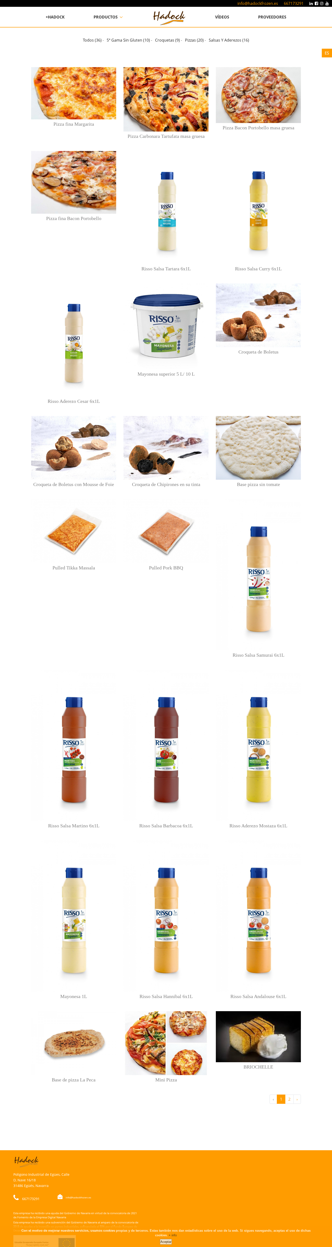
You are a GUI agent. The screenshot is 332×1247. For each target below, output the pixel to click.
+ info (173, 1235)
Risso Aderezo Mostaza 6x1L (258, 825)
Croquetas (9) (167, 40)
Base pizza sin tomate (258, 484)
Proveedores (272, 17)
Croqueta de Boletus (258, 351)
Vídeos (222, 17)
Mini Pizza (166, 1079)
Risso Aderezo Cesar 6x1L (74, 401)
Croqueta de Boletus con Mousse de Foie (73, 484)
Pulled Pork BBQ (166, 567)
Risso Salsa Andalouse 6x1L (258, 996)
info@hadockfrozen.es (257, 3)
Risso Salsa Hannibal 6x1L (166, 996)
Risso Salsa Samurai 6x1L (258, 655)
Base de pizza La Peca (74, 1079)
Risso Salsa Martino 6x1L (73, 825)
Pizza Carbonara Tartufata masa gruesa (166, 136)
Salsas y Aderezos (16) (229, 40)
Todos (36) (92, 40)
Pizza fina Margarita (73, 124)
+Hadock (55, 17)
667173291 (294, 3)
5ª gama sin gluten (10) (128, 40)
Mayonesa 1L (73, 996)
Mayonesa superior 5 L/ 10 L (166, 374)
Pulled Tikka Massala (73, 567)
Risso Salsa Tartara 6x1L (166, 268)
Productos (106, 17)
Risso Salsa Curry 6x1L (258, 268)
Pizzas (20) (194, 40)
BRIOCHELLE (258, 1067)
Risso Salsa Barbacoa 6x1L (166, 825)
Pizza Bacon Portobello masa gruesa (258, 127)
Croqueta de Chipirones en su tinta (166, 484)
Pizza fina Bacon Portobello (73, 218)
